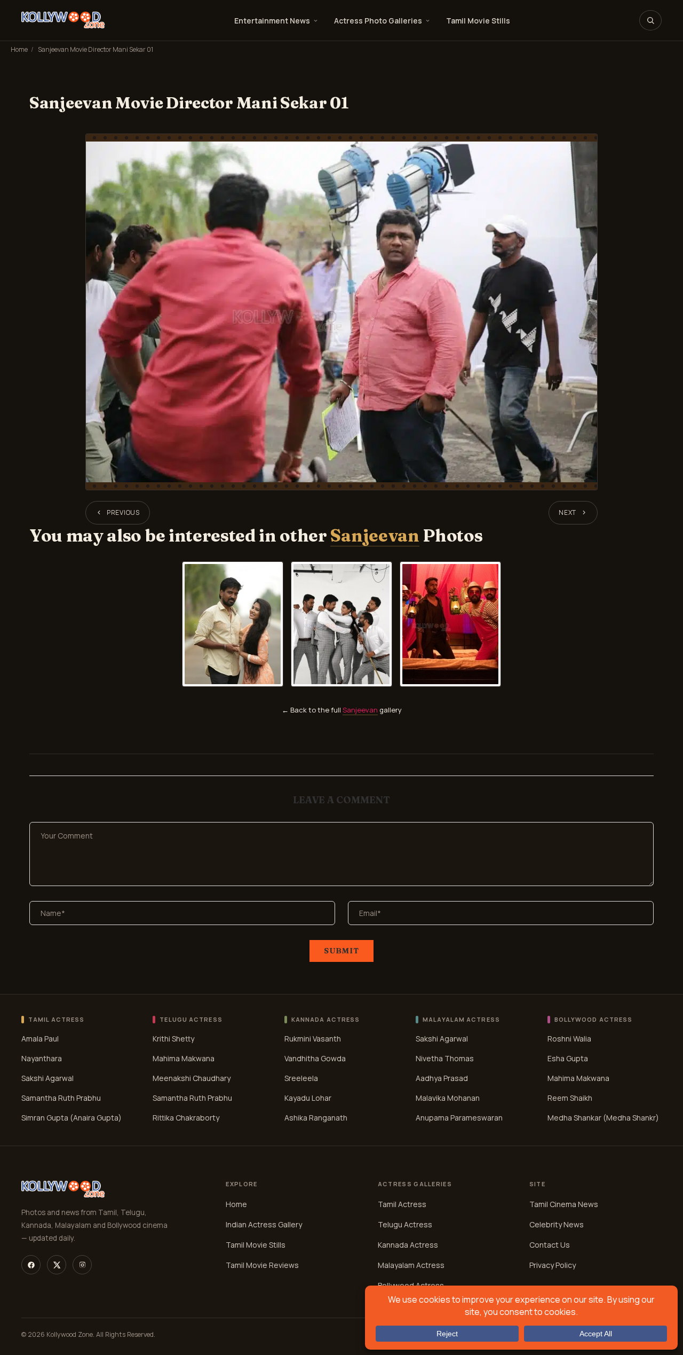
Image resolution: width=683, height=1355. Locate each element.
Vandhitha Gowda (315, 1058)
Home (19, 49)
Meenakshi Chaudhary (192, 1078)
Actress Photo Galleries (378, 20)
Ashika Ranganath (315, 1118)
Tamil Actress (402, 1204)
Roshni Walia (569, 1038)
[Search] (650, 20)
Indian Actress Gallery (264, 1224)
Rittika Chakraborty (186, 1118)
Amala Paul (40, 1038)
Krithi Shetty (173, 1038)
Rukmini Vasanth (312, 1038)
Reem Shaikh (569, 1098)
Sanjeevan (374, 535)
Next (567, 512)
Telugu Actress (405, 1224)
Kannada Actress (408, 1245)
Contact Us (549, 1245)
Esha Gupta (567, 1058)
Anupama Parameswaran (459, 1118)
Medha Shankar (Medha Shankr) (603, 1118)
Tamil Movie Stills (478, 20)
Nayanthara (41, 1058)
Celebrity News (556, 1224)
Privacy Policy (552, 1265)
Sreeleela (301, 1078)
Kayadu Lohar (307, 1098)
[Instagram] (82, 1264)
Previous (123, 512)
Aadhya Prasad (442, 1078)
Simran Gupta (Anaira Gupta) (71, 1118)
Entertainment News (272, 20)
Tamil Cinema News (563, 1204)
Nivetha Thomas (445, 1058)
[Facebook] (31, 1264)
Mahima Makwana (184, 1058)
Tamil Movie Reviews (262, 1265)
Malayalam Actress (411, 1265)
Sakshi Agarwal (47, 1078)
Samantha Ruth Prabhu (61, 1098)
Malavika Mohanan (448, 1098)
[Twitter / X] (56, 1264)
